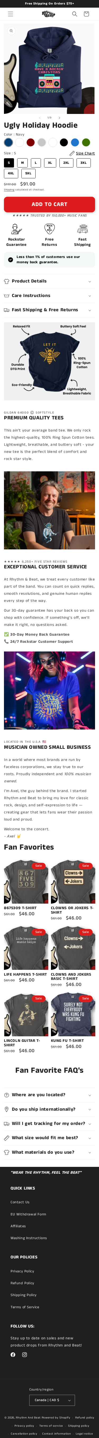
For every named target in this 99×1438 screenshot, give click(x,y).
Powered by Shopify (56, 1418)
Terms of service (51, 1426)
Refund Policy (22, 1283)
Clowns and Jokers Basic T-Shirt (71, 976)
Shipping (9, 189)
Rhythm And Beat (28, 1418)
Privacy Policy (22, 1271)
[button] (10, 14)
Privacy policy (24, 1426)
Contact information (56, 1434)
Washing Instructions (29, 1238)
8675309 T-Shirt (20, 908)
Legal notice (84, 1434)
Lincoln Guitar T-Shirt (22, 1043)
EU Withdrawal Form (28, 1214)
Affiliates (18, 1226)
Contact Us (20, 1202)
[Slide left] (40, 118)
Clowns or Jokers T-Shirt (72, 910)
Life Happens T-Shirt (25, 974)
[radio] (8, 142)
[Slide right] (59, 118)
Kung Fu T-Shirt (67, 1041)
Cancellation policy (24, 1434)
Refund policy (85, 1418)
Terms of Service (25, 1307)
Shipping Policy (24, 1295)
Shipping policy (78, 1426)
